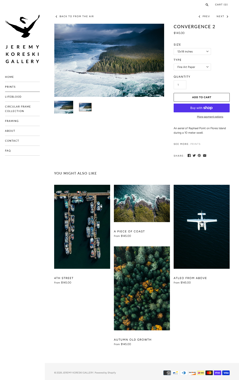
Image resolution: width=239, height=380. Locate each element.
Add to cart (201, 97)
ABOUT (10, 130)
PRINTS (10, 86)
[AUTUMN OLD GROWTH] (142, 288)
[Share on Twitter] (194, 155)
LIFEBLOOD (13, 96)
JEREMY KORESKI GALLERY (78, 372)
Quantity (182, 76)
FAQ (8, 150)
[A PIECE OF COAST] (142, 203)
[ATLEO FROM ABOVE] (202, 227)
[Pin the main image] (199, 155)
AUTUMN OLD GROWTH (133, 339)
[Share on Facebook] (189, 155)
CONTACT (12, 140)
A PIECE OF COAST (129, 231)
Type (178, 60)
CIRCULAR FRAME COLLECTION (18, 109)
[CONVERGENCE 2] (109, 60)
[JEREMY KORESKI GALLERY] (22, 39)
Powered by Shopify (105, 372)
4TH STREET (64, 278)
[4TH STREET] (82, 227)
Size (177, 44)
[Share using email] (205, 155)
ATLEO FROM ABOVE (190, 278)
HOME (9, 76)
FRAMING (12, 120)
